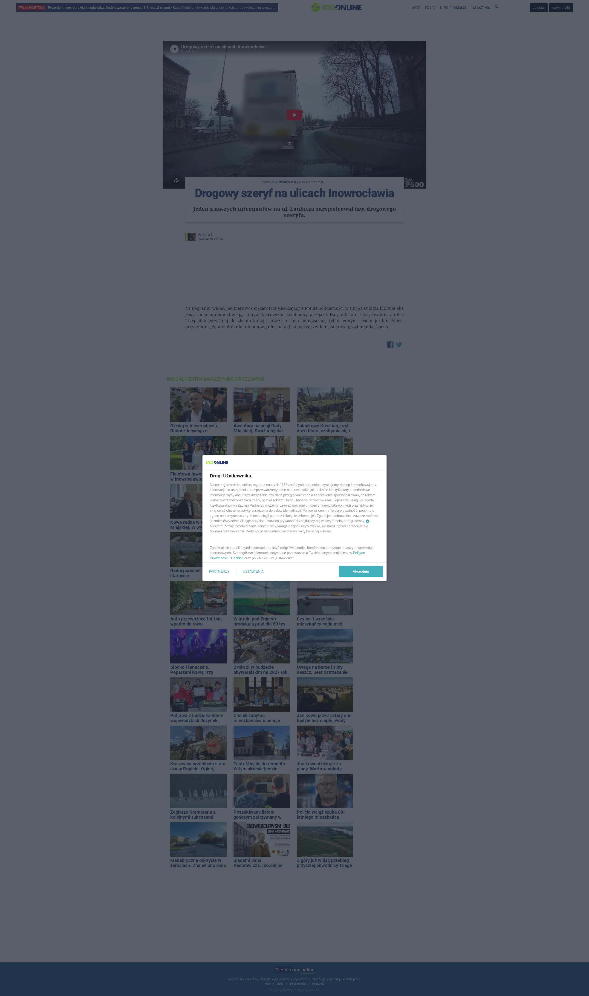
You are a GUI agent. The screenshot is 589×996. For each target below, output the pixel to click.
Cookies (237, 558)
